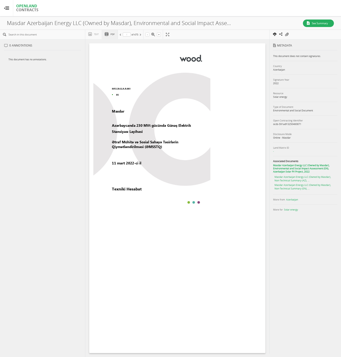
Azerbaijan (292, 199)
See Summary (320, 23)
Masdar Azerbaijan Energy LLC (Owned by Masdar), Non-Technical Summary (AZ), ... (302, 178)
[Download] (275, 34)
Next (140, 35)
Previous (121, 35)
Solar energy (291, 209)
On (287, 34)
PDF (113, 34)
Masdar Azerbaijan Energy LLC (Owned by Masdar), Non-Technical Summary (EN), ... (302, 186)
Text (96, 34)
